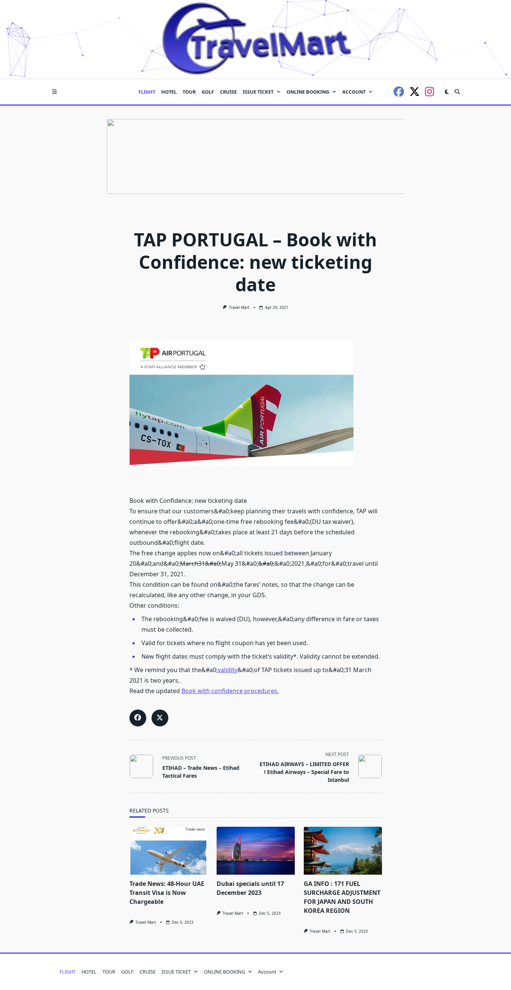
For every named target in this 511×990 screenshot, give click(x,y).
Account (353, 91)
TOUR (189, 91)
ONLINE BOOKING (308, 91)
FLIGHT (146, 91)
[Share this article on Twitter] (160, 718)
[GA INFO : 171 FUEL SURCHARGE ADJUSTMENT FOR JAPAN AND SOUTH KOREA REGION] (343, 851)
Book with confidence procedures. (230, 691)
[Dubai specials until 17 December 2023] (256, 851)
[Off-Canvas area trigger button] (54, 91)
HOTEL (169, 91)
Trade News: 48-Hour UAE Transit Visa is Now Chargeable (166, 893)
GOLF (208, 91)
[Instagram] (429, 91)
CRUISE (228, 91)
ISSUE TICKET (258, 91)
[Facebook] (399, 91)
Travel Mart (239, 307)
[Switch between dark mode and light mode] (446, 91)
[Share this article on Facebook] (137, 718)
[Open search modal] (457, 91)
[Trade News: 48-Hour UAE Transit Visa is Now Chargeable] (168, 851)
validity (228, 670)
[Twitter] (414, 91)
